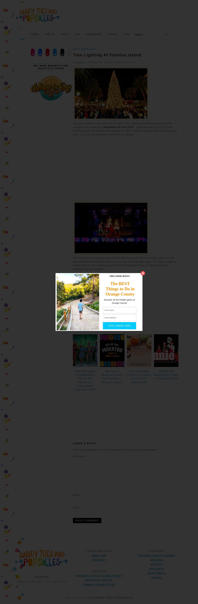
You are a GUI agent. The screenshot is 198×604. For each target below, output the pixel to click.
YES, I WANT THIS (119, 325)
